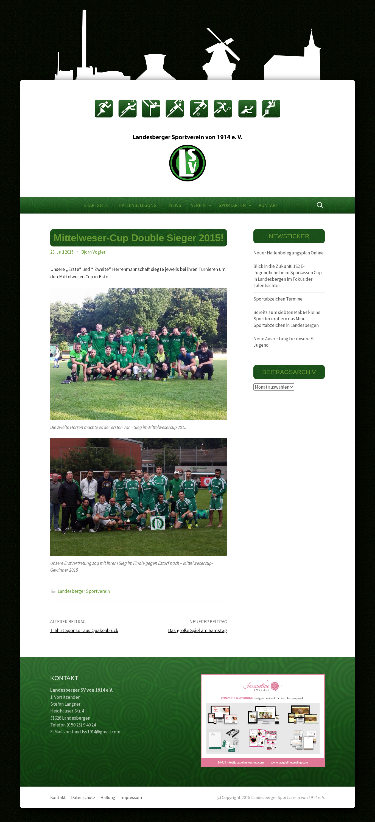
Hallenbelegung (137, 205)
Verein (198, 205)
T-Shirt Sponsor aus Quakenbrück (84, 630)
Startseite (96, 205)
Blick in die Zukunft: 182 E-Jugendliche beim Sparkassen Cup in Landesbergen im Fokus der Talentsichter (287, 276)
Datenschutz (83, 797)
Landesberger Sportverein (84, 591)
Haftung (107, 797)
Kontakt (268, 205)
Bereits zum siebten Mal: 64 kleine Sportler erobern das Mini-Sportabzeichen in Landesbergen (286, 318)
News (175, 205)
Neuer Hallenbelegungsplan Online (288, 253)
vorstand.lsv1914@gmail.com (91, 732)
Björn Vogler (93, 252)
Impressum (131, 797)
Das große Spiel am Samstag (197, 630)
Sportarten (232, 205)
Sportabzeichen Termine (278, 299)
